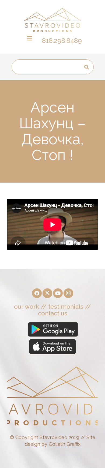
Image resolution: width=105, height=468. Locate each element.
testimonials (65, 306)
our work (26, 306)
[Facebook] (37, 293)
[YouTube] (58, 293)
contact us (52, 313)
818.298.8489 (62, 40)
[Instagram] (68, 293)
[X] (47, 293)
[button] (29, 38)
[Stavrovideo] (52, 20)
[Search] (86, 67)
